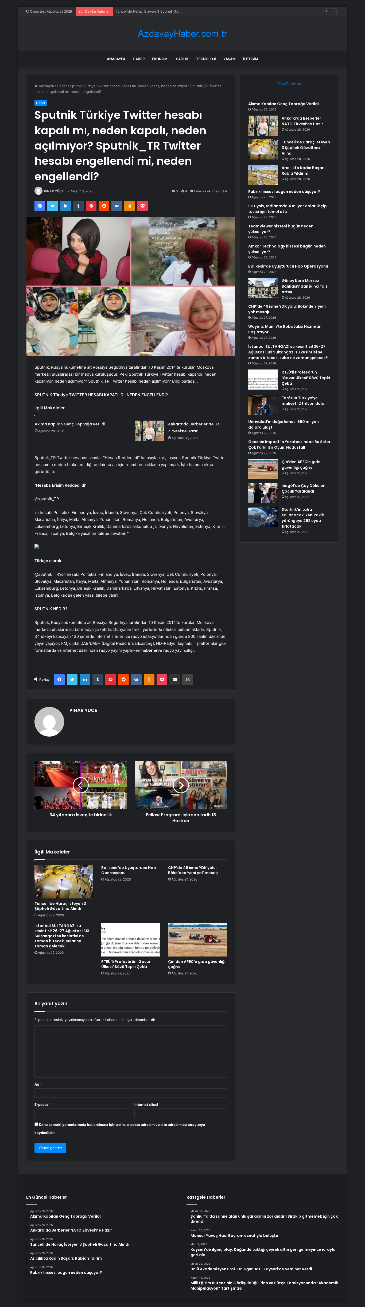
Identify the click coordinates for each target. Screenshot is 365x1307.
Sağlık (182, 59)
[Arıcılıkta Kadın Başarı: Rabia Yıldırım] (263, 175)
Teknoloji (206, 59)
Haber (139, 59)
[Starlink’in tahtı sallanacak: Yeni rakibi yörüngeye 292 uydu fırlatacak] (263, 517)
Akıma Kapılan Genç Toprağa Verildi (70, 424)
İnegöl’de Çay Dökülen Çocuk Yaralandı (303, 488)
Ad (38, 1084)
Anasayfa (116, 59)
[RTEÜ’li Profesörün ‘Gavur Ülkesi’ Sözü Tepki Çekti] (130, 940)
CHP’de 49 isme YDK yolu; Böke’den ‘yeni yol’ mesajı (193, 870)
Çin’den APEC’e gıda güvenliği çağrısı (197, 964)
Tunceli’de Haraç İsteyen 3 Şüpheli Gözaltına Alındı (157, 11)
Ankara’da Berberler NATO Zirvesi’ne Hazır (302, 121)
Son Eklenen (289, 83)
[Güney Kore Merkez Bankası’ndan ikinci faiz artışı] (263, 288)
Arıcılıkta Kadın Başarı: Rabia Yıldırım (304, 170)
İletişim (250, 59)
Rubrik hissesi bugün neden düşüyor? (284, 191)
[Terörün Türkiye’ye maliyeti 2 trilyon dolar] (263, 405)
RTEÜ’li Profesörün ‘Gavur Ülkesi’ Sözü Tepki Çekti (125, 964)
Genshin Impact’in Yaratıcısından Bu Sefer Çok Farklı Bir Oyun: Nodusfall (289, 444)
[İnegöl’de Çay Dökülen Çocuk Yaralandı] (263, 493)
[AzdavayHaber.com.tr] (182, 33)
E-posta (42, 1104)
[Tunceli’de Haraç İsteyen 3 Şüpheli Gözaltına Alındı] (63, 881)
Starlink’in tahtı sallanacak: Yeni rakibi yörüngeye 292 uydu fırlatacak (303, 518)
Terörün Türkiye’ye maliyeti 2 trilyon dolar (304, 400)
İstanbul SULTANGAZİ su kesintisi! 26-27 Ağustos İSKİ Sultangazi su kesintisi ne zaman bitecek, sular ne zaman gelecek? (61, 936)
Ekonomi (160, 59)
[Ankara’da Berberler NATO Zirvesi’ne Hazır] (149, 431)
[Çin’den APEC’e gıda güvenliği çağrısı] (197, 940)
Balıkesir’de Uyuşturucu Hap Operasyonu (128, 870)
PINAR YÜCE (54, 191)
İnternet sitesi (146, 1104)
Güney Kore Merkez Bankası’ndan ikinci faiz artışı (305, 286)
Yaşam (229, 59)
